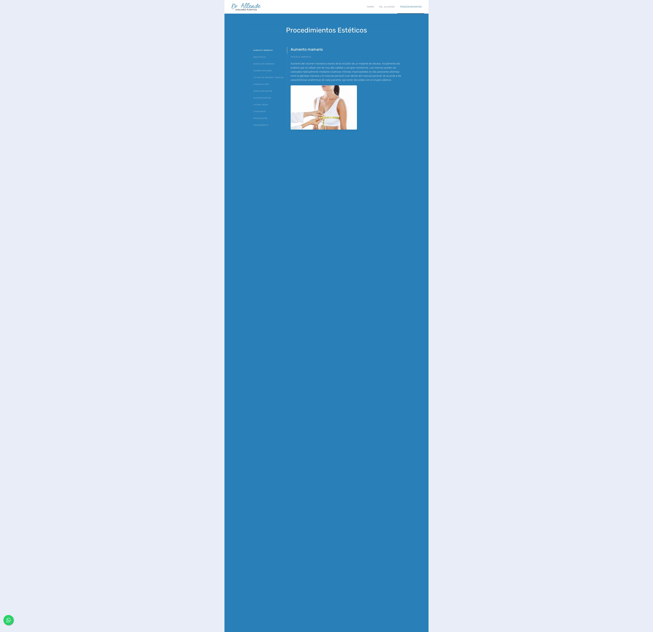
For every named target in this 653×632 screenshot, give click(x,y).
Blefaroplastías (262, 98)
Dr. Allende (387, 6)
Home (370, 6)
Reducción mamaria (264, 64)
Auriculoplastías (262, 91)
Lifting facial (260, 105)
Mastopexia (259, 57)
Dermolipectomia (262, 71)
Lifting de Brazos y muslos (268, 77)
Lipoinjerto (259, 111)
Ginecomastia (260, 125)
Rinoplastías (260, 118)
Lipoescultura (261, 84)
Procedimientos (411, 6)
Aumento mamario (263, 50)
